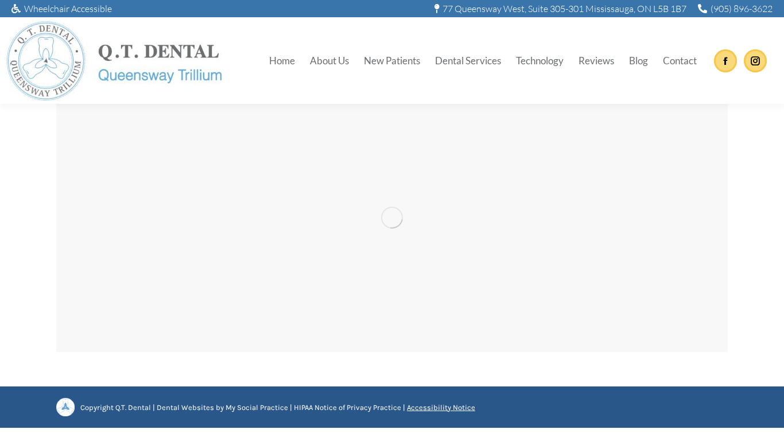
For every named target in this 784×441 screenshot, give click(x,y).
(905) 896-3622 (742, 8)
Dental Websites (185, 407)
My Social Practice (256, 407)
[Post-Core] (392, 217)
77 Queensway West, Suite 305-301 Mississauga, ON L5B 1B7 (564, 8)
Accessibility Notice (441, 407)
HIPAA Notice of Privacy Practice (347, 407)
